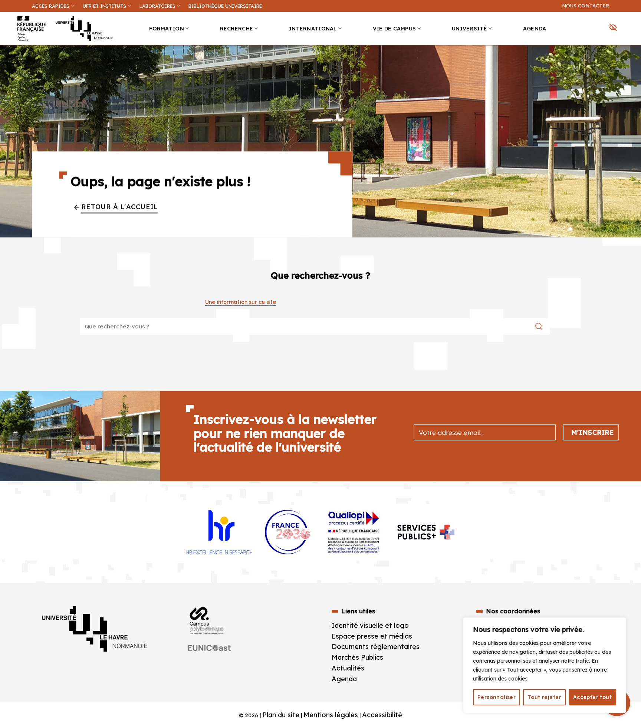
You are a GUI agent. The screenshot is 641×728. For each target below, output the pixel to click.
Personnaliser (496, 697)
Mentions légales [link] (330, 715)
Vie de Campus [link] (394, 28)
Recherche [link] (236, 28)
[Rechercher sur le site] (539, 326)
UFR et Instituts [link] (104, 6)
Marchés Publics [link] (358, 657)
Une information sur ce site (240, 302)
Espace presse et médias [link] (372, 636)
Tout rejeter (544, 697)
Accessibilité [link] (382, 715)
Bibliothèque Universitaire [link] (225, 6)
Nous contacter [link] (585, 6)
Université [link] (469, 28)
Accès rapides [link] (50, 6)
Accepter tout (592, 697)
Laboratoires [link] (157, 6)
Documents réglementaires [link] (376, 646)
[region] (544, 665)
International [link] (313, 28)
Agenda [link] (534, 28)
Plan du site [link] (280, 715)
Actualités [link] (348, 668)
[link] (631, 58)
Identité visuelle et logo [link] (370, 625)
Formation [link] (166, 28)
